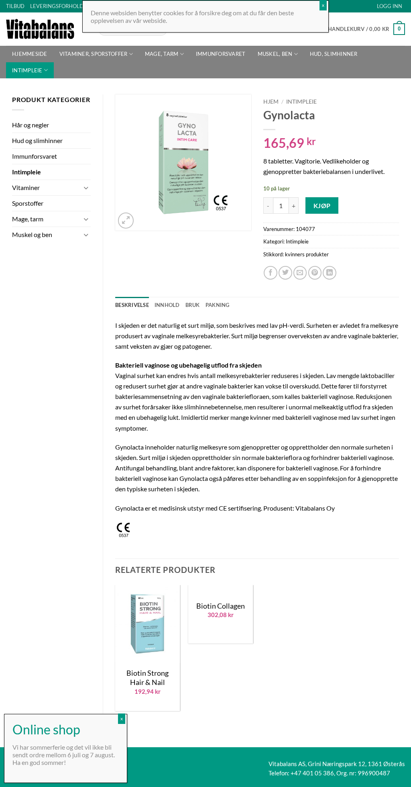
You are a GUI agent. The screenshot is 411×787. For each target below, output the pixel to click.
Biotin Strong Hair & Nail (147, 677)
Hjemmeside (29, 54)
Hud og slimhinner (37, 140)
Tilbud (15, 6)
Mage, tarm (162, 54)
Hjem (271, 101)
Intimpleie (27, 70)
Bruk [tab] (192, 305)
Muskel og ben (32, 234)
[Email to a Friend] (300, 273)
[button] (389, 6)
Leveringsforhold (56, 6)
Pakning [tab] (218, 305)
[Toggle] (86, 188)
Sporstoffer (27, 203)
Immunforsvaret (221, 54)
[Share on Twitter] (285, 273)
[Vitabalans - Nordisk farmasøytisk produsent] (46, 29)
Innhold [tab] (167, 305)
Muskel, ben (275, 54)
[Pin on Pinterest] (315, 273)
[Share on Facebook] (270, 273)
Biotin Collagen (220, 605)
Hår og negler (30, 125)
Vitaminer (26, 187)
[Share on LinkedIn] (329, 273)
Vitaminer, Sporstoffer (93, 54)
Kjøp (322, 205)
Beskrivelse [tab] (132, 305)
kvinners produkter (307, 254)
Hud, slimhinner (334, 54)
